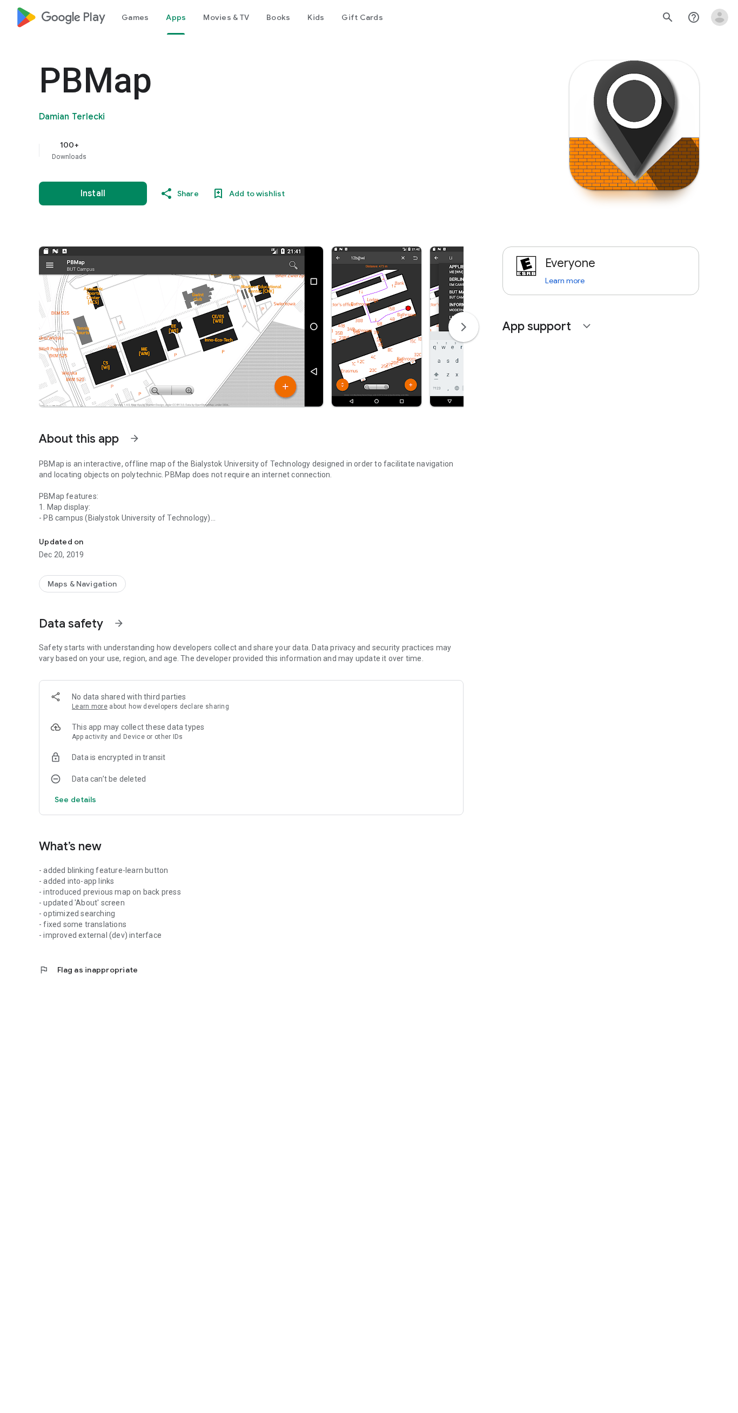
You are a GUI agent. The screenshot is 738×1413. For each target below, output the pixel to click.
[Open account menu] (720, 17)
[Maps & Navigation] (82, 584)
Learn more (90, 706)
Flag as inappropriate (88, 970)
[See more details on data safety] (75, 799)
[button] (181, 326)
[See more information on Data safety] (119, 623)
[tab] (135, 17)
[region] (255, 150)
